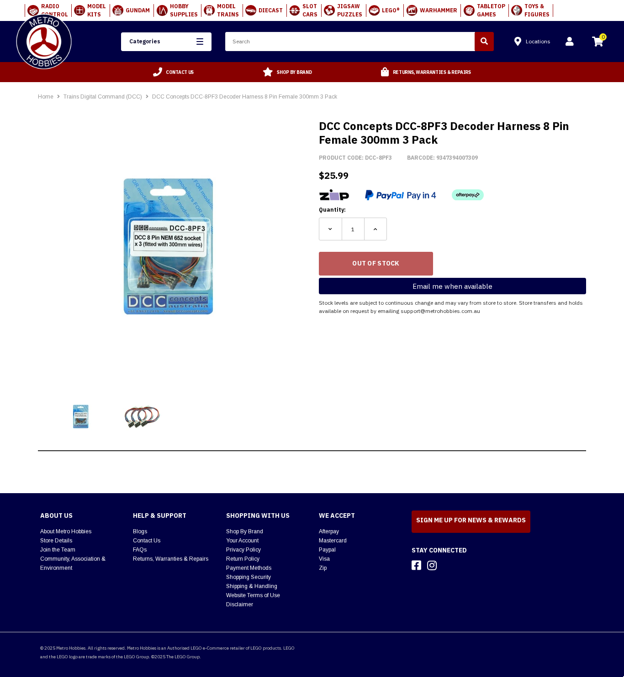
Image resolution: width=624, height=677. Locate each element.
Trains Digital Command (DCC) (103, 97)
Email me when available (452, 286)
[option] (173, 72)
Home (45, 97)
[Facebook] (416, 565)
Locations (538, 41)
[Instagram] (432, 565)
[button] (166, 41)
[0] (597, 42)
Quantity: (332, 209)
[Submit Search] (484, 41)
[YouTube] (448, 565)
